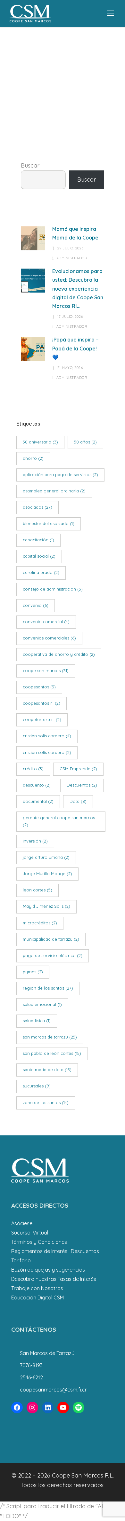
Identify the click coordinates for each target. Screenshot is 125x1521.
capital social (39, 556)
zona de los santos (46, 1102)
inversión (35, 840)
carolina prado (41, 572)
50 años (85, 441)
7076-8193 (31, 1365)
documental (38, 801)
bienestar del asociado (48, 523)
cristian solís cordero (47, 752)
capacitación (38, 539)
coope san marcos (46, 670)
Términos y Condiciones (39, 1242)
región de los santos (48, 988)
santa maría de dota (47, 1069)
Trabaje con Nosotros (37, 1288)
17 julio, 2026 (70, 316)
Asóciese (21, 1223)
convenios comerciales (49, 637)
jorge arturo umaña (46, 857)
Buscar (30, 165)
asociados (37, 507)
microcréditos (40, 922)
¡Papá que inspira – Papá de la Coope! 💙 (75, 348)
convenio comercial (46, 621)
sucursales (37, 1085)
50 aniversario (40, 441)
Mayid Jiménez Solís (46, 906)
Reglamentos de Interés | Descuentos (55, 1251)
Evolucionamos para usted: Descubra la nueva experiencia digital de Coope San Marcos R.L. (77, 288)
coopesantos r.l (41, 703)
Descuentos (82, 785)
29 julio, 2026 (70, 248)
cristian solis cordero (47, 735)
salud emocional (42, 1004)
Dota (78, 801)
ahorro (33, 458)
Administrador (72, 258)
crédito (33, 768)
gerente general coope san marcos (59, 821)
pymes (33, 971)
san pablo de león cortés (52, 1053)
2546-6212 (31, 1377)
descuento (37, 785)
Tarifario (21, 1260)
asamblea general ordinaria (54, 490)
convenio (35, 605)
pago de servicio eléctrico (52, 955)
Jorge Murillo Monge (47, 873)
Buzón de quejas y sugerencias (48, 1269)
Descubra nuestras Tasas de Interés (53, 1279)
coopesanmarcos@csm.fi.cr (53, 1389)
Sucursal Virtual (29, 1232)
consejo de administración (53, 589)
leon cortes (37, 889)
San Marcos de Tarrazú (47, 1353)
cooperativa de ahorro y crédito (59, 654)
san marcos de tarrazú (50, 1036)
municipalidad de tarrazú (51, 939)
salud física (37, 1020)
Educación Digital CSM (37, 1297)
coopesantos (39, 686)
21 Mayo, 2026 (70, 367)
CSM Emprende (78, 768)
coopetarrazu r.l (42, 719)
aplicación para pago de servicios (60, 474)
